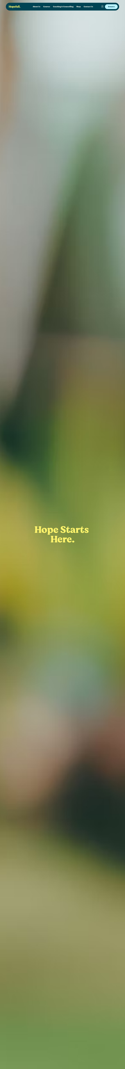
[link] (102, 6)
